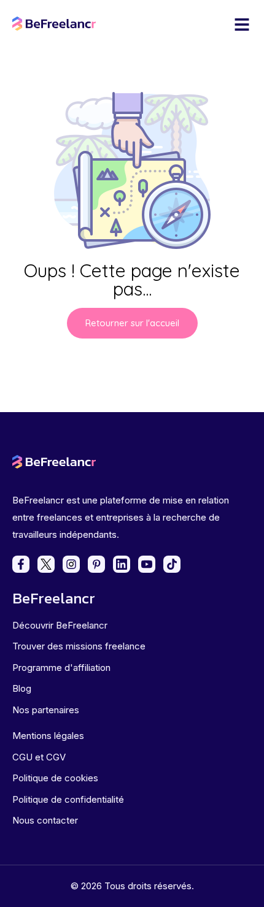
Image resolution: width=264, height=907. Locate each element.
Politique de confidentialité (68, 799)
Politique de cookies (55, 778)
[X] (46, 564)
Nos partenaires (45, 710)
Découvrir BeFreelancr (59, 625)
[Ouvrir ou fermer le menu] (242, 24)
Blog (21, 688)
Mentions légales (48, 735)
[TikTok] (171, 564)
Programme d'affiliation (61, 667)
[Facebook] (20, 564)
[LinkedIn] (121, 564)
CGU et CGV (39, 757)
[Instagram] (71, 564)
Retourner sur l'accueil (132, 323)
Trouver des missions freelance (79, 646)
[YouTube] (146, 564)
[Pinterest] (96, 564)
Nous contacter (45, 820)
